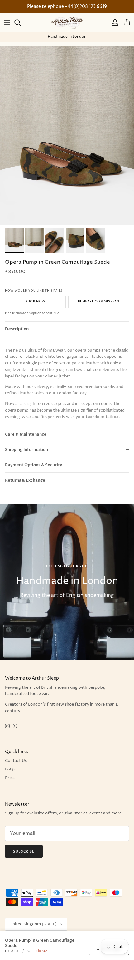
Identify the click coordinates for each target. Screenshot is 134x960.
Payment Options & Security (33, 465)
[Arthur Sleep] (67, 22)
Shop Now (35, 301)
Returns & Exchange (25, 480)
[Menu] (7, 22)
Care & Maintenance (25, 434)
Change (41, 951)
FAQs (10, 769)
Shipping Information (26, 449)
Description (17, 329)
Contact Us (16, 760)
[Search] (20, 22)
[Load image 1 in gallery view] (67, 135)
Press (10, 778)
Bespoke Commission (98, 301)
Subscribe (24, 851)
